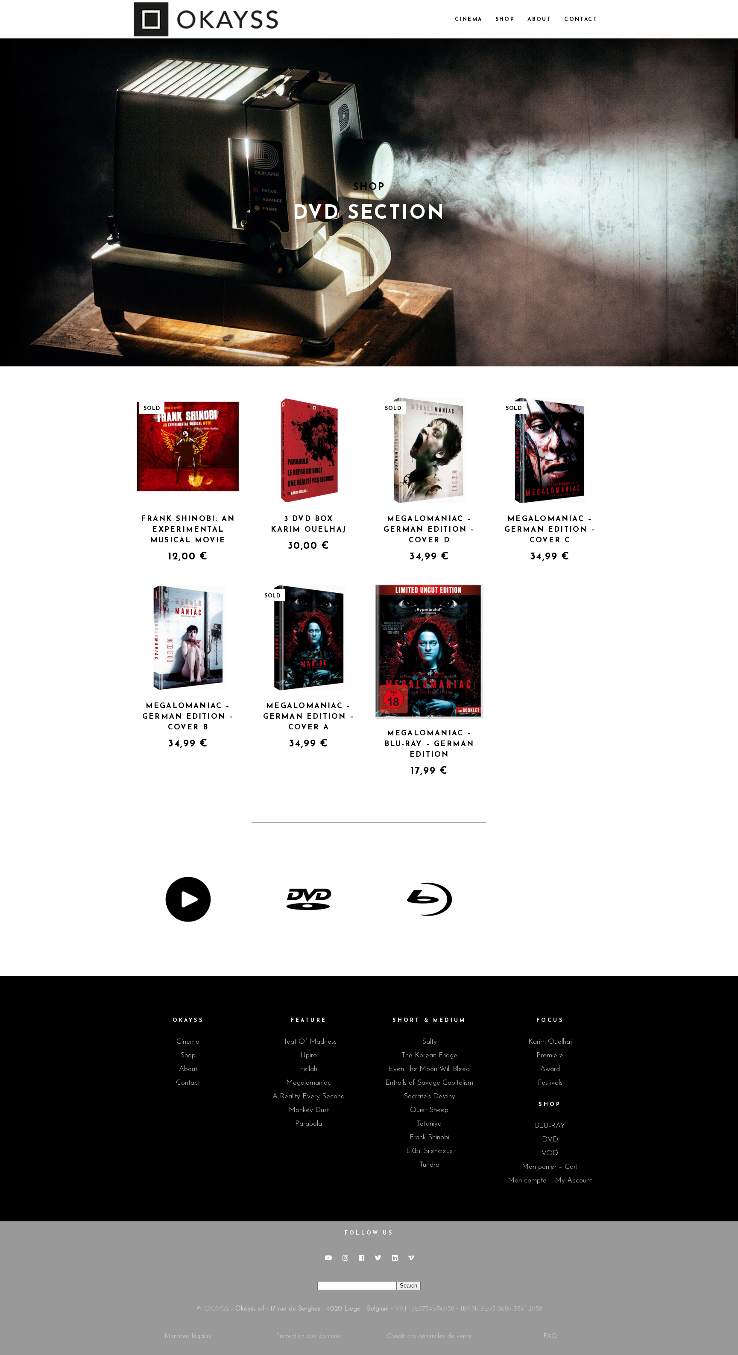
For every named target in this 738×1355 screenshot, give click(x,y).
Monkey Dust (309, 1110)
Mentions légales (187, 1336)
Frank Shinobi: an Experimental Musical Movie (188, 529)
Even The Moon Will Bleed (429, 1069)
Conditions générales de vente (429, 1336)
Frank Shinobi (429, 1137)
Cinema (187, 1041)
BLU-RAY (550, 1126)
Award (550, 1069)
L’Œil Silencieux (429, 1151)
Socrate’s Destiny (429, 1096)
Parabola (308, 1123)
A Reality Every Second (308, 1096)
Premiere (549, 1055)
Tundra (429, 1164)
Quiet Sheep (429, 1110)
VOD (550, 1153)
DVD (550, 1139)
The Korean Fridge (429, 1055)
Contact (188, 1082)
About (188, 1069)
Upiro (308, 1055)
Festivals (550, 1082)
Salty (429, 1041)
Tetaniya (429, 1123)
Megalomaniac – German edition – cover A (308, 716)
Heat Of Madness (309, 1041)
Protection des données (309, 1336)
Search (408, 1285)
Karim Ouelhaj (550, 1041)
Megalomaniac (308, 1082)
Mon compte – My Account (550, 1180)
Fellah (308, 1069)
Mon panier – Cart (550, 1167)
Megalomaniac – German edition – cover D (429, 529)
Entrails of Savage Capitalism (429, 1082)
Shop (188, 1055)
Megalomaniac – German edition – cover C (550, 529)
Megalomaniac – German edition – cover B (188, 716)
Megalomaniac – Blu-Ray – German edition (429, 744)
